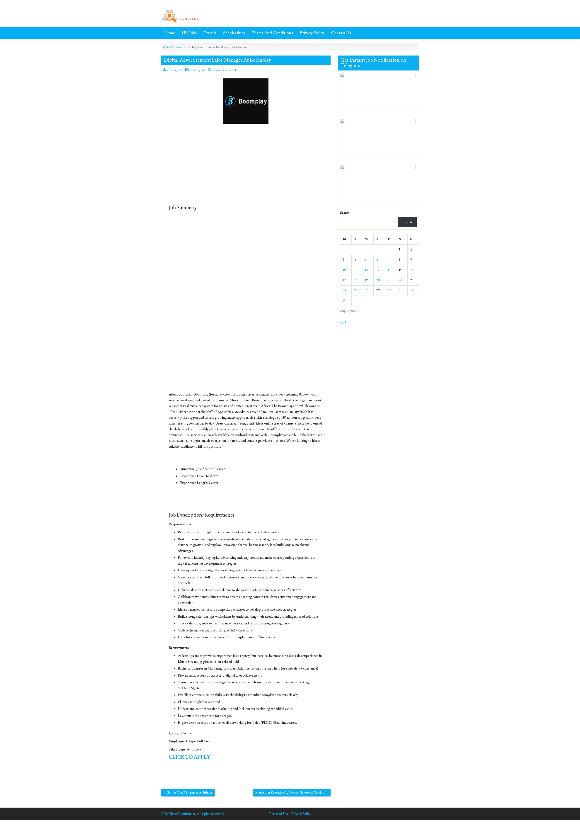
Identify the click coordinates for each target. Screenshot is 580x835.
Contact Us (341, 33)
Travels (209, 33)
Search (344, 213)
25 (355, 290)
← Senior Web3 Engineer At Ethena (188, 793)
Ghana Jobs (181, 47)
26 (366, 290)
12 (366, 270)
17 (344, 280)
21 (389, 280)
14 (389, 270)
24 (344, 290)
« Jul (343, 322)
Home (169, 33)
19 (366, 280)
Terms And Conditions (272, 33)
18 (355, 280)
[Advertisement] (245, 160)
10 (344, 270)
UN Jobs (189, 33)
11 (355, 270)
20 (378, 280)
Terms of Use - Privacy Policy (290, 814)
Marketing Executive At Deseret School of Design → (291, 793)
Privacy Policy (312, 33)
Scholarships (234, 33)
